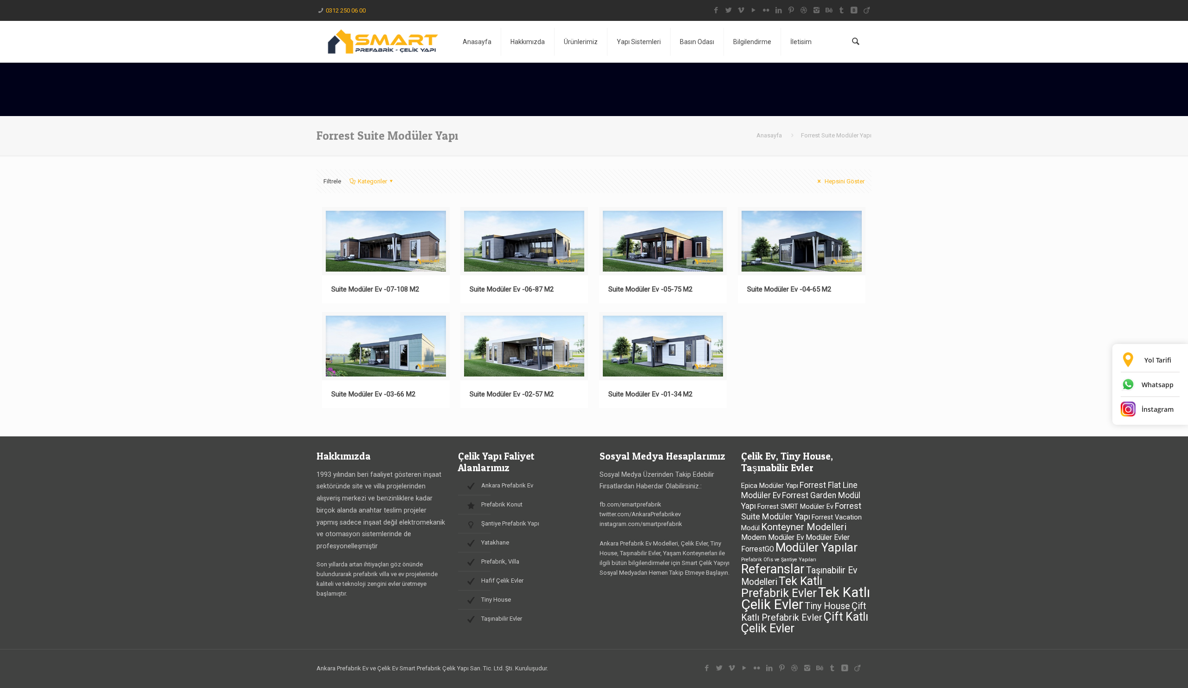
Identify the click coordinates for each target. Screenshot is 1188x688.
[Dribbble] (804, 10)
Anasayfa (769, 135)
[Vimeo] (741, 10)
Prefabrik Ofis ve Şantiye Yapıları (778, 560)
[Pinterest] (791, 10)
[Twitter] (729, 10)
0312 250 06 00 (346, 10)
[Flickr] (766, 10)
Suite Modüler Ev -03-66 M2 (373, 394)
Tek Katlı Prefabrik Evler (781, 587)
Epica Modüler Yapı (769, 486)
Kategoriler (372, 181)
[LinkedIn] (779, 10)
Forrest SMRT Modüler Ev (795, 507)
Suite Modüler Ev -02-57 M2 (512, 394)
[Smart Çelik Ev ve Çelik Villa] (382, 42)
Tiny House (827, 606)
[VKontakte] (854, 10)
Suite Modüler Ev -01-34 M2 (650, 394)
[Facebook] (716, 10)
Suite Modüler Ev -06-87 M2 (512, 289)
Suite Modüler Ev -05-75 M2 (650, 289)
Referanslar (773, 569)
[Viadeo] (867, 10)
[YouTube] (754, 10)
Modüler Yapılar (816, 547)
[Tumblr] (841, 10)
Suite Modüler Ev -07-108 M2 (375, 289)
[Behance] (829, 10)
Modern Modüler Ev (772, 537)
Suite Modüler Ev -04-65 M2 (789, 289)
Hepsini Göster (844, 181)
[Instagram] (816, 10)
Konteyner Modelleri (803, 526)
